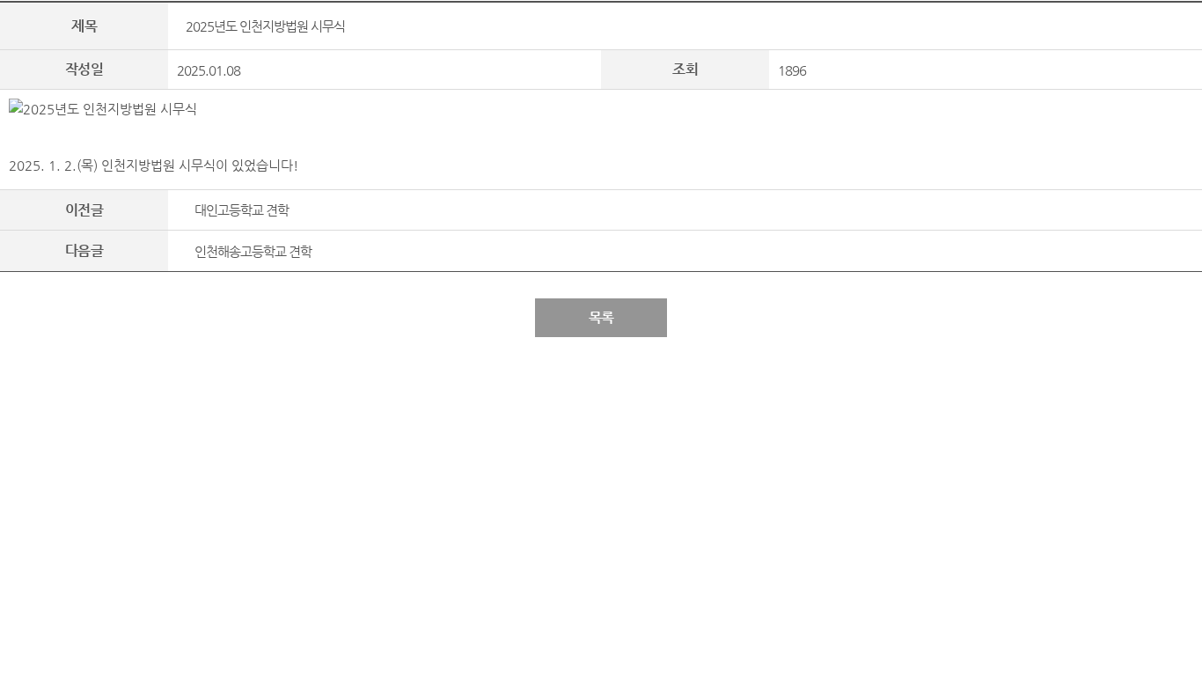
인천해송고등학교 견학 (252, 251)
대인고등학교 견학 (241, 209)
